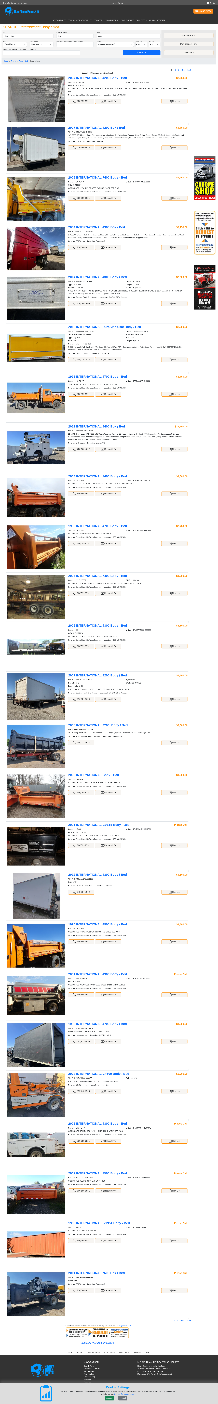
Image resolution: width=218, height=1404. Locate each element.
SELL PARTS (141, 20)
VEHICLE (138, 1352)
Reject (123, 1398)
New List (176, 101)
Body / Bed (23, 61)
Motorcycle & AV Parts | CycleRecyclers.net (154, 1374)
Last (189, 70)
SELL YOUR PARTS (203, 11)
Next (183, 70)
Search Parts (89, 1366)
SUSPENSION (109, 1352)
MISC (148, 1352)
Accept (109, 1398)
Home (6, 61)
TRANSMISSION (93, 1352)
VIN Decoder (89, 1371)
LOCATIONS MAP (127, 20)
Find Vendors (89, 1374)
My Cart (213, 3)
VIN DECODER (96, 20)
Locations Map (89, 1377)
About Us (87, 1382)
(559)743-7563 (83, 1091)
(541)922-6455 (83, 1041)
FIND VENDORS (111, 20)
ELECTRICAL (124, 1352)
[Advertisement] (205, 112)
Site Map (87, 1379)
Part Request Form (188, 44)
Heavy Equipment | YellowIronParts (151, 1366)
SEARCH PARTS (59, 20)
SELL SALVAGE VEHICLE (78, 20)
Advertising (22, 3)
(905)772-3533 (83, 743)
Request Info (110, 101)
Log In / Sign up (117, 3)
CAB (70, 1352)
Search (14, 61)
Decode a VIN (188, 35)
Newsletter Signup (9, 3)
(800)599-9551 (83, 101)
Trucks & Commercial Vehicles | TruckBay (153, 1369)
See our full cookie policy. (124, 1394)
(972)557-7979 (83, 892)
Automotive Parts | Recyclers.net (150, 1371)
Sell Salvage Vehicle (92, 1369)
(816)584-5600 (83, 303)
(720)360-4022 (83, 148)
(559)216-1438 (83, 359)
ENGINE (79, 1352)
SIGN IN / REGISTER (157, 20)
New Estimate (189, 52)
